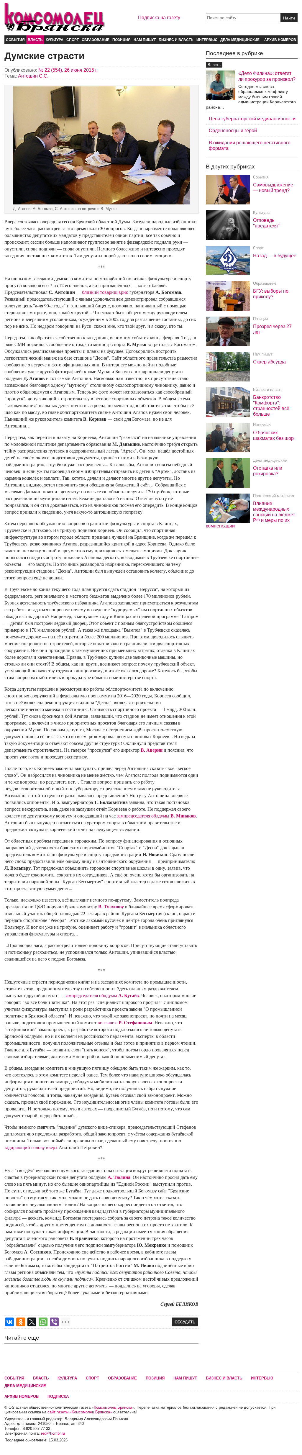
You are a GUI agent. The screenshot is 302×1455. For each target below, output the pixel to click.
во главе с (125, 1022)
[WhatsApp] (43, 1322)
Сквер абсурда (269, 361)
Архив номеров (280, 40)
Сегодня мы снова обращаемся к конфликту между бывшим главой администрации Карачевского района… (251, 96)
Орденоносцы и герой (233, 130)
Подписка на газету (159, 17)
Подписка (58, 1396)
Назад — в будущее (274, 255)
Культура (54, 40)
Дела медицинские (240, 40)
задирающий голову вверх (31, 1147)
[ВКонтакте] (9, 1322)
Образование (95, 40)
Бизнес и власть (176, 40)
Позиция (121, 40)
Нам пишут (145, 40)
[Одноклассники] (20, 1322)
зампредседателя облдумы (156, 815)
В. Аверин (152, 749)
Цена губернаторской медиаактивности (252, 118)
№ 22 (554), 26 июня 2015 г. (68, 70)
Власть (35, 40)
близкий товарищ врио (105, 292)
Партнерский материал (273, 496)
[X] (31, 1322)
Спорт (72, 40)
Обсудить (185, 1322)
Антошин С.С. (33, 75)
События (15, 40)
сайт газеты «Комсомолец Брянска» (79, 1412)
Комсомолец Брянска (113, 1407)
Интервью (206, 40)
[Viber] (54, 1322)
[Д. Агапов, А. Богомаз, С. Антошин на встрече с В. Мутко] (101, 145)
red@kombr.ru (53, 1433)
